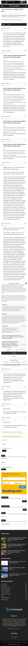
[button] (26, 283)
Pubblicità (19, 642)
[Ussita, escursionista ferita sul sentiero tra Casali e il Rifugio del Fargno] (4, 539)
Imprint (24, 362)
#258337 (25, 223)
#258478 (25, 386)
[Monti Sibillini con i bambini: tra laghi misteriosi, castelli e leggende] (4, 546)
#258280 (25, 28)
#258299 (25, 139)
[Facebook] (12, 637)
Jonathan (9, 540)
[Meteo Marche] (5, 516)
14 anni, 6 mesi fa (10, 16)
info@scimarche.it (16, 628)
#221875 (25, 162)
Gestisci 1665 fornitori (9, 350)
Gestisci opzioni (14, 360)
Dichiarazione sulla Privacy (16, 362)
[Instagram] (15, 637)
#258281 (25, 83)
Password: (4, 444)
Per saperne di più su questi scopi (21, 350)
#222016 (25, 369)
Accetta (14, 353)
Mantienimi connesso (7, 448)
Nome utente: (4, 458)
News (2, 13)
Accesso (4, 450)
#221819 (25, 50)
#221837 (25, 116)
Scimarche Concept (12, 642)
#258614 (25, 417)
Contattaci (24, 642)
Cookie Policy (6, 362)
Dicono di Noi (4, 642)
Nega (14, 356)
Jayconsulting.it (17, 644)
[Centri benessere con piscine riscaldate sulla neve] (4, 569)
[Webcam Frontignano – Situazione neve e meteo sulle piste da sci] (4, 563)
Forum (6, 13)
